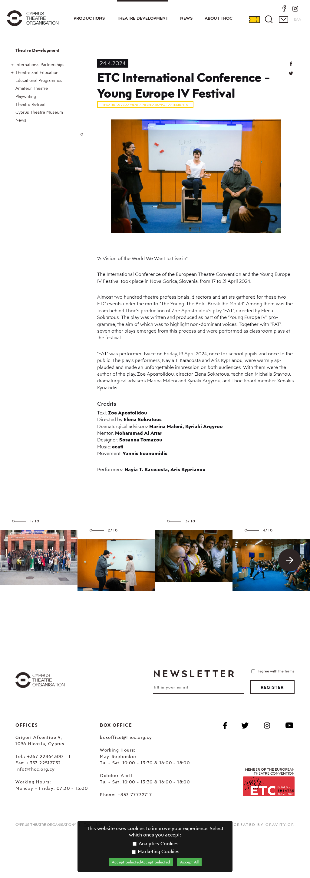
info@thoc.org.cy (35, 769)
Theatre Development (142, 18)
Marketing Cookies (158, 851)
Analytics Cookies (158, 843)
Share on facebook (291, 64)
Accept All (189, 862)
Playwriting (25, 96)
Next (289, 560)
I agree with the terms (276, 671)
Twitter (291, 73)
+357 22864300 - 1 (49, 756)
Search (269, 19)
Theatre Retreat (30, 104)
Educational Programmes (38, 80)
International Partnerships (39, 64)
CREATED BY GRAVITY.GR (264, 824)
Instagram (267, 725)
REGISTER (272, 687)
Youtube (289, 725)
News (186, 18)
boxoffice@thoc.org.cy (126, 737)
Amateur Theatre (31, 88)
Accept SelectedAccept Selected (141, 862)
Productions (89, 18)
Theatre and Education (36, 72)
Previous (20, 560)
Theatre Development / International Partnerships (145, 104)
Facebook (225, 725)
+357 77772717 (134, 794)
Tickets (254, 19)
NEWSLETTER (194, 673)
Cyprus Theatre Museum (39, 112)
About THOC (218, 18)
